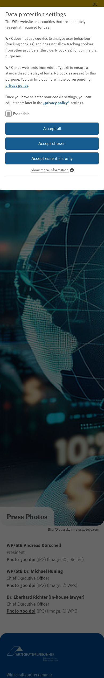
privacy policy (16, 85)
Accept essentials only (52, 158)
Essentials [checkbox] (21, 113)
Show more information (50, 170)
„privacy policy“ (56, 102)
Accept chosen (52, 143)
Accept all (52, 128)
